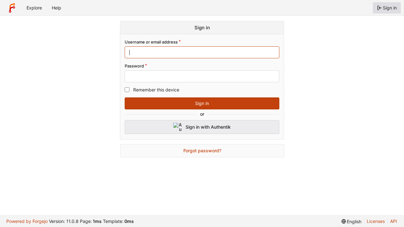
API (393, 221)
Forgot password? (202, 150)
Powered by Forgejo (27, 221)
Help (56, 7)
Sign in (202, 103)
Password (134, 65)
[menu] (352, 221)
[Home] (12, 8)
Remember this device (156, 89)
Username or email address (151, 41)
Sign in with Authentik (208, 127)
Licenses (376, 221)
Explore (34, 7)
